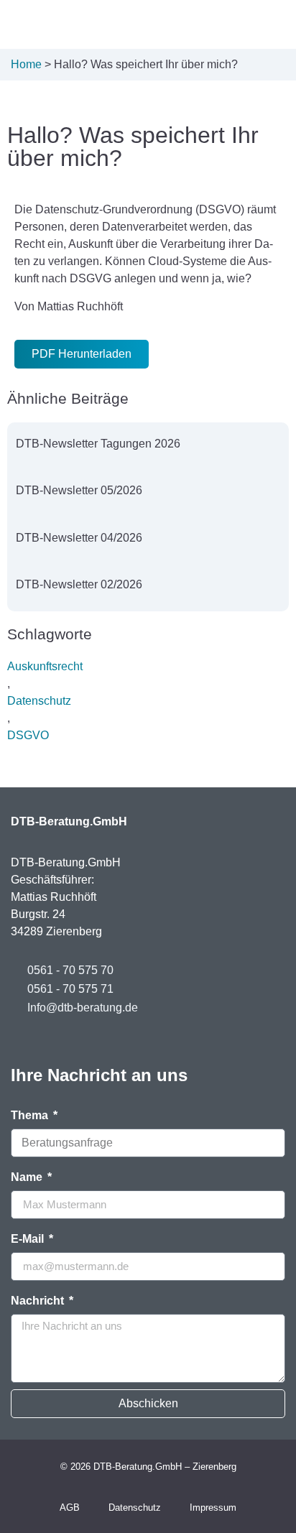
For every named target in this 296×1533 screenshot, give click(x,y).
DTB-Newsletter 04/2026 (79, 538)
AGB (70, 1507)
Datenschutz (39, 701)
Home (26, 64)
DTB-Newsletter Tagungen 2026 (98, 443)
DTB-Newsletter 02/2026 (79, 584)
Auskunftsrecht (45, 666)
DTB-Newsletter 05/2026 (79, 490)
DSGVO (28, 735)
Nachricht (39, 1301)
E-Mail (29, 1239)
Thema (31, 1115)
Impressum (213, 1507)
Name (28, 1177)
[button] (227, 24)
